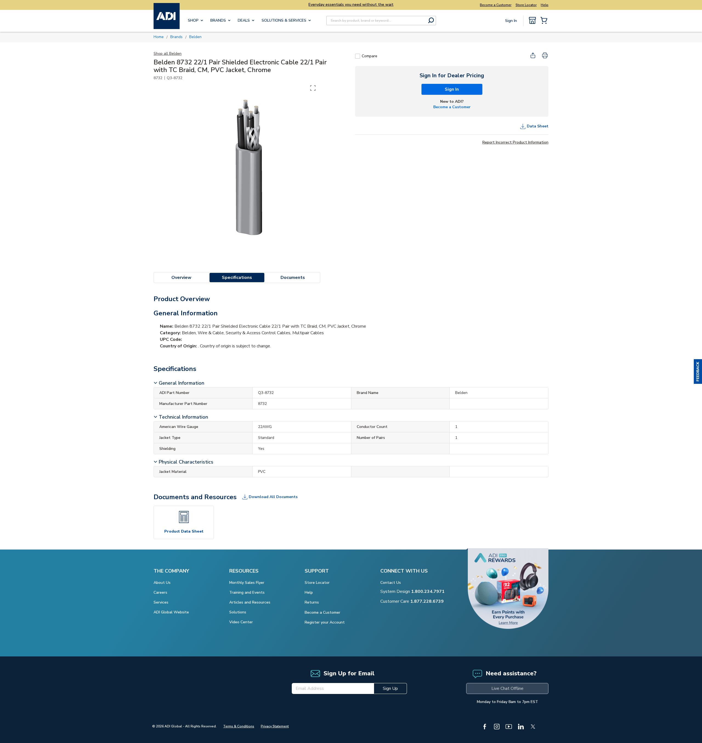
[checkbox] (357, 56)
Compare (369, 56)
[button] (698, 371)
